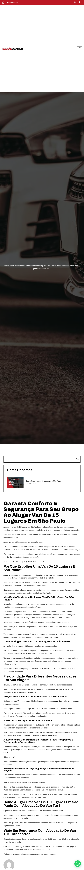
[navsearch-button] (42, 459)
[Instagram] (74, 2)
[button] (77, 863)
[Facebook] (79, 2)
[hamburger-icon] (79, 48)
